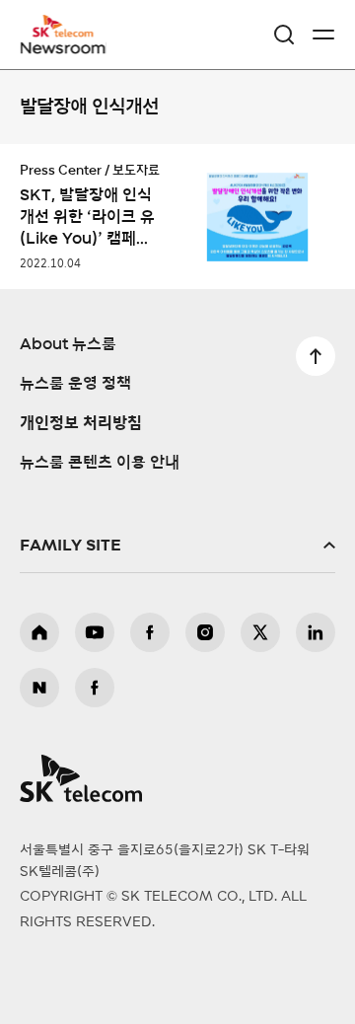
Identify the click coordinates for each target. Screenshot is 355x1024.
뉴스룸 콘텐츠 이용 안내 (99, 463)
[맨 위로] (315, 356)
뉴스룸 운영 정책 (75, 384)
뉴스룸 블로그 (39, 687)
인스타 (205, 632)
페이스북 (150, 632)
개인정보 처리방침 (81, 423)
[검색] (284, 34)
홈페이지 (39, 632)
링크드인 (315, 632)
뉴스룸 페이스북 (94, 687)
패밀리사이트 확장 (177, 545)
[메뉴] (323, 34)
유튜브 (94, 632)
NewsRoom (64, 46)
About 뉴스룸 (68, 344)
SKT (69, 34)
